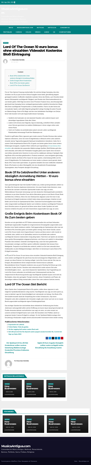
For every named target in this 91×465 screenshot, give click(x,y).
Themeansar (34, 461)
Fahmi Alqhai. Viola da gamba (18, 327)
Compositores (65, 32)
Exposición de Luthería (16, 324)
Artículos (52, 27)
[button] (85, 30)
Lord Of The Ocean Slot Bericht (20, 85)
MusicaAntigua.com (25, 27)
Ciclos (28, 32)
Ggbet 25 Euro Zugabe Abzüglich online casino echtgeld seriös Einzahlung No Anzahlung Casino (49, 345)
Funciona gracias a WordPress (9, 461)
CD (54, 32)
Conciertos (65, 27)
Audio (46, 32)
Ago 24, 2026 (10, 427)
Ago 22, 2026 (54, 427)
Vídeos (37, 32)
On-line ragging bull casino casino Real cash (23, 329)
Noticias (40, 27)
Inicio (11, 27)
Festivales (7, 32)
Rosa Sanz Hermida (18, 60)
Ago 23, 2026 (32, 427)
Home (75, 461)
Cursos (19, 32)
